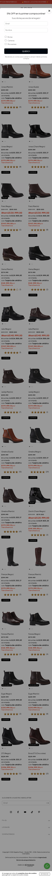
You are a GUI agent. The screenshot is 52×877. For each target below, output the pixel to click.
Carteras (11, 41)
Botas (10, 37)
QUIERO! (26, 51)
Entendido (45, 874)
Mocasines (12, 44)
